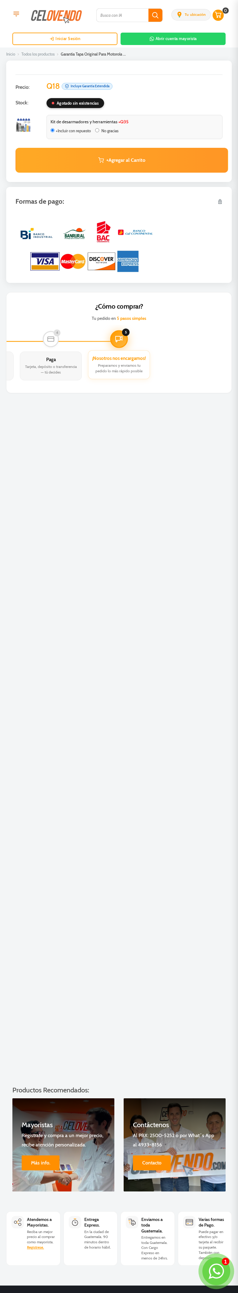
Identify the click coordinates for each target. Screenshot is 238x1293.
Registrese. (35, 1247)
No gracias (109, 130)
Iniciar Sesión (67, 38)
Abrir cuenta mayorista (176, 38)
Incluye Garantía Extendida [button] (90, 86)
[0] (218, 15)
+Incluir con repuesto (73, 130)
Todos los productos (38, 54)
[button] (191, 14)
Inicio (10, 54)
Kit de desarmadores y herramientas (90, 122)
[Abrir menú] (16, 14)
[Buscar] (155, 15)
